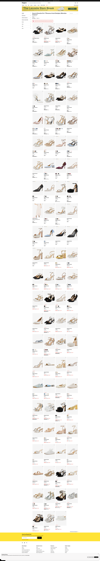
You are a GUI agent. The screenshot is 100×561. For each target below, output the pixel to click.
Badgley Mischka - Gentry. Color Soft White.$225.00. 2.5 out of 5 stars (72, 101)
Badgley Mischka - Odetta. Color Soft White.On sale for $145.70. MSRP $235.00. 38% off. (38, 433)
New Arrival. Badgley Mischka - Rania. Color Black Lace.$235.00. (38, 191)
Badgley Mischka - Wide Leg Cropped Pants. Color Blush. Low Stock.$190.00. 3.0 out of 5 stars (38, 214)
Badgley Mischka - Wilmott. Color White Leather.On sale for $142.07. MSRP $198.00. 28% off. (72, 388)
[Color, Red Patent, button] (45, 218)
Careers (23, 548)
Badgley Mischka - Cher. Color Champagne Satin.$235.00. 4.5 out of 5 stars (38, 123)
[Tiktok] (24, 543)
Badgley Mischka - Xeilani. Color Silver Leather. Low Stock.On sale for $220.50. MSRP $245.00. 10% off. (49, 279)
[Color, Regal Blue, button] (35, 61)
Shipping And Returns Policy (40, 551)
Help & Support (76, 5)
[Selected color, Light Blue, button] (33, 83)
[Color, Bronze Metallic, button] (58, 128)
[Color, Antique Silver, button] (68, 196)
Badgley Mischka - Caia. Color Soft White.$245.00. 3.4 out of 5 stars (60, 123)
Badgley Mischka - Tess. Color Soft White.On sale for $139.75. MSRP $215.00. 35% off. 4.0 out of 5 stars (49, 410)
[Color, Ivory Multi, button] (34, 349)
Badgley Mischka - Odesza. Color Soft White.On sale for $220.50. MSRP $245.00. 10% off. (72, 279)
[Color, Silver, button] (68, 38)
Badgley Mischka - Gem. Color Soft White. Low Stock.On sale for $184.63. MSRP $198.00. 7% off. (60, 521)
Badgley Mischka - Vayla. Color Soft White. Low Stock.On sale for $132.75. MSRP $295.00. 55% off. (38, 499)
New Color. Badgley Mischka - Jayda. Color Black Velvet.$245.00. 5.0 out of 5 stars (72, 191)
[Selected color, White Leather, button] (67, 394)
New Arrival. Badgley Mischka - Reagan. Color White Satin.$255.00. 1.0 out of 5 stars (60, 191)
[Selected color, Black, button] (44, 83)
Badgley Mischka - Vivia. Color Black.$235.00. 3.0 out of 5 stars (49, 78)
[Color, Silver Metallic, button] (47, 218)
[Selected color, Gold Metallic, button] (56, 263)
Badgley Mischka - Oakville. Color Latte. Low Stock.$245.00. (49, 146)
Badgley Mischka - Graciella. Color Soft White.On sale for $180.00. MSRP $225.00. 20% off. (72, 323)
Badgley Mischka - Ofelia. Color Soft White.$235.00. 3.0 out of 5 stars (60, 214)
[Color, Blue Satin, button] (58, 284)
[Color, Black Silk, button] (45, 284)
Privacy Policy (27, 555)
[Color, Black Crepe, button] (45, 196)
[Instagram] (22, 543)
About (23, 547)
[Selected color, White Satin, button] (56, 196)
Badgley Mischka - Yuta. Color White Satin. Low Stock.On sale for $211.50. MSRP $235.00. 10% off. (60, 301)
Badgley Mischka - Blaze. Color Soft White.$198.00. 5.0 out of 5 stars (38, 101)
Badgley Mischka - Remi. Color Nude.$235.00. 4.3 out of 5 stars (72, 56)
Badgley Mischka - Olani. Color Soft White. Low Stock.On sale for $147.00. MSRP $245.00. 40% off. (72, 433)
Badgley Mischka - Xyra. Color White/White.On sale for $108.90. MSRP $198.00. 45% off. (72, 454)
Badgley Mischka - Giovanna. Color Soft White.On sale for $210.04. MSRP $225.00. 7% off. (72, 257)
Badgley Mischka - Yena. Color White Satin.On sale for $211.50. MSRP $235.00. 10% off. (60, 279)
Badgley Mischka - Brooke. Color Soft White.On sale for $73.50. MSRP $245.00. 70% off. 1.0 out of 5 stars (49, 521)
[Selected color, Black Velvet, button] (67, 196)
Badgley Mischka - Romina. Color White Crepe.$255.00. (38, 236)
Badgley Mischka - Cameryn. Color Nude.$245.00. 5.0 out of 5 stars (72, 123)
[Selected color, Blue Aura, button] (44, 173)
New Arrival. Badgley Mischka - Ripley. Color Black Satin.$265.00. (60, 236)
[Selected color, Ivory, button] (67, 38)
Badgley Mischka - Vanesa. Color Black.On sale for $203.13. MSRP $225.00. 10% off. (72, 301)
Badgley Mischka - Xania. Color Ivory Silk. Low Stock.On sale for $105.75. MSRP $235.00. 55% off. (72, 476)
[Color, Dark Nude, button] (57, 61)
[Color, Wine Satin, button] (57, 128)
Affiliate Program (53, 548)
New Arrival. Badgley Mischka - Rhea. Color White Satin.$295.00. (72, 214)
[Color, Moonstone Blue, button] (68, 106)
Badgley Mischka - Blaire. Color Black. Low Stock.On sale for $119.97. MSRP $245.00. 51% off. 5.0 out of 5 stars (60, 476)
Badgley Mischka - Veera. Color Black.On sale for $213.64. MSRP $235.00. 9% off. (38, 279)
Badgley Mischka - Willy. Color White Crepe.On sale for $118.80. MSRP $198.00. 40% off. (49, 454)
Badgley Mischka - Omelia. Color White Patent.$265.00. (49, 214)
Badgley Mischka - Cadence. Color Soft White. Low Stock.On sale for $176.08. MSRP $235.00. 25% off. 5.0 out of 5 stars (60, 345)
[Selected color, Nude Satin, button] (56, 151)
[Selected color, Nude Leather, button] (44, 438)
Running (66, 551)
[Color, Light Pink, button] (34, 83)
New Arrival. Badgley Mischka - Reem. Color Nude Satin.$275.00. (72, 168)
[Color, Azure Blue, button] (37, 61)
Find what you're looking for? (73, 531)
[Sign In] (75, 3)
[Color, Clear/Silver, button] (68, 459)
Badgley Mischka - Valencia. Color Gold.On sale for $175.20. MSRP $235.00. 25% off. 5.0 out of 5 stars (49, 345)
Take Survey (52, 551)
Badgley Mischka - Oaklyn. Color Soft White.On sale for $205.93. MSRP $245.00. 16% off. (60, 323)
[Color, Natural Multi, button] (35, 349)
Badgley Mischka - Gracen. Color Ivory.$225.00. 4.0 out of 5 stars (72, 33)
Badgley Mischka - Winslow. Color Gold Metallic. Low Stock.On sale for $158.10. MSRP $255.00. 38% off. (72, 410)
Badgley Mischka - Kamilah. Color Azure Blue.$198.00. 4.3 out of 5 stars (72, 146)
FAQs (37, 547)
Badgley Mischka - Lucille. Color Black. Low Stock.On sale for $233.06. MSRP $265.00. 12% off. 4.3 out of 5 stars (49, 323)
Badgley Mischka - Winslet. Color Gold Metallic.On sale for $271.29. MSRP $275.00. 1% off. (60, 257)
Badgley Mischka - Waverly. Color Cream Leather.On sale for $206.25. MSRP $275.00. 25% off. (60, 367)
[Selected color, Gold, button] (44, 349)
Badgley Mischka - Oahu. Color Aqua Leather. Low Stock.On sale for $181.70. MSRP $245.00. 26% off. (49, 388)
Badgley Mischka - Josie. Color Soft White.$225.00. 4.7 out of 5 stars (38, 146)
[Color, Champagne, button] (45, 128)
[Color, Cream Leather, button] (48, 394)
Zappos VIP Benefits (25, 552)
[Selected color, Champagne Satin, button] (33, 128)
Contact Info (38, 548)
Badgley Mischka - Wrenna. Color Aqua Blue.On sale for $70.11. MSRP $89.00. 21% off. (38, 345)
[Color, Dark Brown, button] (70, 196)
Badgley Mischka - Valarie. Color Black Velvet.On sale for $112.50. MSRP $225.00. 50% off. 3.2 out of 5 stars (60, 33)
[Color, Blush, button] (58, 218)
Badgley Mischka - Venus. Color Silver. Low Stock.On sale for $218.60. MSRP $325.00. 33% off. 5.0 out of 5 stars (38, 410)
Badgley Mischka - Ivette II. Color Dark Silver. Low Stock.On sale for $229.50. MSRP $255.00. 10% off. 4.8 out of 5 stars (49, 33)
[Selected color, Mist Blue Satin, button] (44, 61)
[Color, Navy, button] (70, 61)
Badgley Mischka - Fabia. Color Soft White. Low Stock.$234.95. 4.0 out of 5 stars (72, 78)
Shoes (66, 552)
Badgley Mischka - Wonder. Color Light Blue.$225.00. (38, 78)
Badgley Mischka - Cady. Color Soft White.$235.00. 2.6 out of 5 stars (38, 168)
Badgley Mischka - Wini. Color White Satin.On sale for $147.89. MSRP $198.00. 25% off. (49, 367)
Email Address (25, 537)
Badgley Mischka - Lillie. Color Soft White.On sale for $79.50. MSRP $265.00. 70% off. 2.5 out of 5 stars (49, 499)
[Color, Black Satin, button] (57, 151)
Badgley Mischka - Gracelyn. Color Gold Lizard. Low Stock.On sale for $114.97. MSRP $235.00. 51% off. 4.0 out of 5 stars (49, 476)
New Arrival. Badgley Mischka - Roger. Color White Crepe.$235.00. (49, 191)
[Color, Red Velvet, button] (45, 349)
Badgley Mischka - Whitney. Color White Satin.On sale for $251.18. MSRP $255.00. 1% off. (49, 257)
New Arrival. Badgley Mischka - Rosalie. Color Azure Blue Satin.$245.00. (49, 236)
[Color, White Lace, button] (34, 196)
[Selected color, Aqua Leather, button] (44, 394)
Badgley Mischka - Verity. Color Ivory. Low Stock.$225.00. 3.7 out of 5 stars (60, 56)
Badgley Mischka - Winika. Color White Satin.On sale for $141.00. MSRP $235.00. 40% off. (60, 454)
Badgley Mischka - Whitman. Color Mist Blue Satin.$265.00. (49, 56)
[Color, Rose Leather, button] (68, 394)
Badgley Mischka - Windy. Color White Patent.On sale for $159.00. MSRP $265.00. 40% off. (38, 454)
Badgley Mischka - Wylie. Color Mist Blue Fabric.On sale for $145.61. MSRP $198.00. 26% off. (38, 388)
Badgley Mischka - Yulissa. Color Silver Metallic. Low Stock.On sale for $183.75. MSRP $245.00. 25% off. (38, 367)
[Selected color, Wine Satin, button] (56, 173)
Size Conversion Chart (54, 547)
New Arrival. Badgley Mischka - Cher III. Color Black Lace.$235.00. (72, 236)
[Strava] (27, 543)
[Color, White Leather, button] (57, 263)
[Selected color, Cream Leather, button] (56, 372)
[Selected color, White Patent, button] (44, 218)
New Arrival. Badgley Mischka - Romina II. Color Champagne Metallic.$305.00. (38, 257)
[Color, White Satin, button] (45, 61)
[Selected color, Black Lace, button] (33, 196)
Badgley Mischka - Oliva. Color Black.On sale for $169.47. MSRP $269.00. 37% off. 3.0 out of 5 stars (60, 410)
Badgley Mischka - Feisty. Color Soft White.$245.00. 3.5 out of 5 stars (49, 101)
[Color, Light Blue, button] (34, 128)
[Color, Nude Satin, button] (57, 306)
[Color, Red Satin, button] (70, 173)
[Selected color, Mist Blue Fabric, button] (33, 394)
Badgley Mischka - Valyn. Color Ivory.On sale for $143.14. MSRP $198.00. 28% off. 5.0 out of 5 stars (60, 388)
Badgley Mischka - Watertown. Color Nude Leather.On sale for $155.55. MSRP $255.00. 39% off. (49, 433)
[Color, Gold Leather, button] (47, 284)
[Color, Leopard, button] (34, 504)
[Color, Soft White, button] (45, 151)
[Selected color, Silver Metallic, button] (33, 372)
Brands (66, 547)
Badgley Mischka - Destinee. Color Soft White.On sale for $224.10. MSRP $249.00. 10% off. (38, 301)
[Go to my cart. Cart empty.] (77, 3)
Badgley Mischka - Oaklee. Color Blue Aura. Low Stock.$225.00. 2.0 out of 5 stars (49, 168)
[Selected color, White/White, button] (67, 459)
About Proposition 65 (39, 552)
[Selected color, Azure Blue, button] (67, 151)
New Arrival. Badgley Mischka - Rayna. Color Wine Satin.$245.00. (60, 168)
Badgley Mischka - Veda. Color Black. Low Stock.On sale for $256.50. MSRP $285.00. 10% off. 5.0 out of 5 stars (49, 301)
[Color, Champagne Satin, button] (38, 61)
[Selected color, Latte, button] (44, 151)
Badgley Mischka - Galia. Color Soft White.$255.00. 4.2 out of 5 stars (49, 123)
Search (49, 2)
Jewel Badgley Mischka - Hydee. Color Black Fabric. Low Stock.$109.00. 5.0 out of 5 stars (38, 33)
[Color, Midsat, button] (37, 128)
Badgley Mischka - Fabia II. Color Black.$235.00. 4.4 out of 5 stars (60, 78)
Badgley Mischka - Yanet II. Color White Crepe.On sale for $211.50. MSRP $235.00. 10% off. (38, 323)
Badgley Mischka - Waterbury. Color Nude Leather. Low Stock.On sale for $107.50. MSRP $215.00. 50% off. (38, 476)
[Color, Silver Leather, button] (47, 394)
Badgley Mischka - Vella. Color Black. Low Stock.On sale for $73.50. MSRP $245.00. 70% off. (38, 521)
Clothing (66, 548)
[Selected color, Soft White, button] (33, 61)
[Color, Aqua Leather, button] (45, 438)
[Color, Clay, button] (34, 151)
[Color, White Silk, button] (57, 415)
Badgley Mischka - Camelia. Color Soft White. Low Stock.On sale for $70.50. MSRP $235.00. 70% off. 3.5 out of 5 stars (72, 499)
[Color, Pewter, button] (47, 83)
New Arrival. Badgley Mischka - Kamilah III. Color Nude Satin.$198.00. (60, 146)
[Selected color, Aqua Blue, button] (33, 349)
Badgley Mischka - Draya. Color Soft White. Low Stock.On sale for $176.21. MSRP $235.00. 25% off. (72, 367)
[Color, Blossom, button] (71, 151)
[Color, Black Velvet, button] (34, 241)
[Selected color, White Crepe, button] (44, 196)
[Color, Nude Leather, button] (57, 372)
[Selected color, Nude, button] (67, 61)
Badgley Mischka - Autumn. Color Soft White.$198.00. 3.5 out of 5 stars (38, 56)
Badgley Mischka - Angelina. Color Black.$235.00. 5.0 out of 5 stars (60, 101)
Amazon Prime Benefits (25, 551)
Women (38, 18)
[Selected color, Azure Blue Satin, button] (44, 241)
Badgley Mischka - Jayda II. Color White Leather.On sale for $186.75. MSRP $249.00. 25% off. (72, 345)
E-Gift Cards (52, 552)
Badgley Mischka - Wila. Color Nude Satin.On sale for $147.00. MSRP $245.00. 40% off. (60, 433)
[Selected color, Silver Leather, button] (44, 284)
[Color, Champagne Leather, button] (45, 394)
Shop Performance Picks (56, 0)
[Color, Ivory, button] (45, 83)
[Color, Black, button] (34, 61)
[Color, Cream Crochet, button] (34, 394)
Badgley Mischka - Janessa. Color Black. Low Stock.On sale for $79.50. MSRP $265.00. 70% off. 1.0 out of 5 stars (60, 499)
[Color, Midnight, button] (68, 263)
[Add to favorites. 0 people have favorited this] (42, 23)
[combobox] (37, 3)
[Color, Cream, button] (34, 284)
